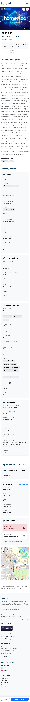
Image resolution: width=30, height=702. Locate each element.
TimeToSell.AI (19, 613)
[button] (15, 561)
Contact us (5, 656)
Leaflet (12, 579)
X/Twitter (6, 668)
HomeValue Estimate (6, 682)
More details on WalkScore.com (14, 541)
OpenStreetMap (19, 579)
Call (6, 699)
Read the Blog (6, 639)
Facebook (6, 665)
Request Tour (19, 699)
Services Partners (5, 686)
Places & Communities (6, 684)
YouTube (6, 670)
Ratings (24, 484)
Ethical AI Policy (4, 688)
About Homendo (5, 678)
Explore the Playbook (8, 636)
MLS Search (4, 680)
